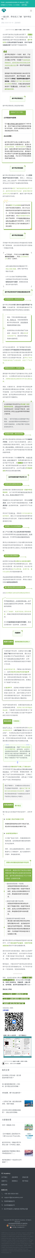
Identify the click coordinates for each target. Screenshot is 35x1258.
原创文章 (25, 1177)
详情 (27, 2)
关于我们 (4, 1177)
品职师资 (15, 1177)
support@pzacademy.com (13, 1197)
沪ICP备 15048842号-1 (18, 1227)
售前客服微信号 (9, 1201)
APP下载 (24, 5)
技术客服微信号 (9, 1205)
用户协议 (25, 1181)
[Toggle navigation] (31, 10)
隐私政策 (4, 1185)
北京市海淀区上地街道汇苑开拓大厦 (16, 1209)
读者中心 (4, 1181)
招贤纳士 (15, 1181)
